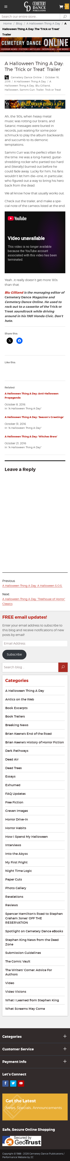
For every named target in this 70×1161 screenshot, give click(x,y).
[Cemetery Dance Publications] (35, 6)
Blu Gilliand (42, 85)
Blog (19, 23)
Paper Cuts (13, 879)
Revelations (14, 897)
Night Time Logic (18, 871)
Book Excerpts (16, 708)
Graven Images (16, 811)
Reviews (11, 905)
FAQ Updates (15, 794)
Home (7, 23)
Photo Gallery (15, 888)
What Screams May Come (25, 1009)
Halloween (11, 89)
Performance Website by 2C (17, 1157)
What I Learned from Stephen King (32, 1000)
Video (9, 983)
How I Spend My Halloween (26, 837)
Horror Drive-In (16, 819)
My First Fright (16, 862)
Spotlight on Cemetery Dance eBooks (34, 931)
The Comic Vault (17, 961)
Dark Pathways (16, 751)
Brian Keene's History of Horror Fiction (34, 742)
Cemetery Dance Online (26, 77)
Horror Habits (15, 828)
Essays (10, 776)
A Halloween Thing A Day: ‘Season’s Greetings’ (34, 417)
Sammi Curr (27, 89)
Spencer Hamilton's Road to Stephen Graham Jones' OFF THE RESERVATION (34, 918)
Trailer (40, 89)
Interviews (13, 845)
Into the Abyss (16, 854)
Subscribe (14, 654)
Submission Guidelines (23, 953)
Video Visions (15, 991)
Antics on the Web (19, 699)
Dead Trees (13, 768)
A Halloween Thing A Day (43, 23)
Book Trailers (15, 716)
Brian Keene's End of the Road (28, 734)
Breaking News (16, 725)
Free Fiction (14, 802)
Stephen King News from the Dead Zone (32, 942)
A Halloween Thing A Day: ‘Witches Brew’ (31, 436)
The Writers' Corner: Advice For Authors (28, 972)
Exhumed (12, 785)
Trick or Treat (53, 89)
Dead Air (11, 759)
